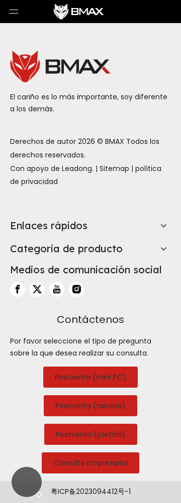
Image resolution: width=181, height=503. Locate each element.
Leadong (77, 168)
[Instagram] (76, 289)
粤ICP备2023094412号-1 (91, 491)
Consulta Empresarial (90, 463)
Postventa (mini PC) (90, 377)
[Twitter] (37, 289)
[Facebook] (17, 289)
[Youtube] (56, 289)
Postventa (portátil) (91, 434)
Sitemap (114, 168)
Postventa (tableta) (90, 406)
